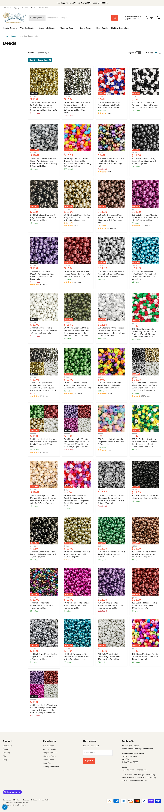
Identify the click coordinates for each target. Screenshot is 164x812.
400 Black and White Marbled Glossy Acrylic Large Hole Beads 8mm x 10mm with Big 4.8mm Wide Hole (111, 499)
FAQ (5, 756)
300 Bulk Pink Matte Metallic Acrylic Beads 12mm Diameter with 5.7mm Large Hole (145, 217)
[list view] (159, 52)
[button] (5, 807)
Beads (13, 36)
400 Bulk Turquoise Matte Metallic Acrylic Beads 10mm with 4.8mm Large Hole (77, 656)
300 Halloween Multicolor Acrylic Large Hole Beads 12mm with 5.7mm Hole (109, 385)
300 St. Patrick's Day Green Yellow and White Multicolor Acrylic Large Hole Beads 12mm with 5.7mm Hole (144, 443)
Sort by (31, 53)
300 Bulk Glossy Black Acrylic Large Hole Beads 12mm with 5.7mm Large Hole (43, 217)
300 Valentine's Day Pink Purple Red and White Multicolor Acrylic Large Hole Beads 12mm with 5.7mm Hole (76, 500)
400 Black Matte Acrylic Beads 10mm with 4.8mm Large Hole (145, 496)
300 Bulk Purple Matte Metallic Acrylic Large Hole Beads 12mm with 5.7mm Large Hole (42, 275)
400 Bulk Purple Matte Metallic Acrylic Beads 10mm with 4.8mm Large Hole (110, 605)
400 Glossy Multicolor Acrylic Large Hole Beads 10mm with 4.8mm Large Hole (145, 656)
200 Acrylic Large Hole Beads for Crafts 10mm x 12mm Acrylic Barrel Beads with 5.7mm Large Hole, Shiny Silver (77, 107)
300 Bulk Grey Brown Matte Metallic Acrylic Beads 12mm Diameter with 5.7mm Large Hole (110, 219)
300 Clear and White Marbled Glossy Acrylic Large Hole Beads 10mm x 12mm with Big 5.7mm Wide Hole (111, 332)
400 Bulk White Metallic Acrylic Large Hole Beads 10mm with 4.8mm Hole (109, 656)
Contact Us (7, 8)
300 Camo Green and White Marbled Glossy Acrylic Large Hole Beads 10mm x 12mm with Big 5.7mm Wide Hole (77, 332)
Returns (33, 8)
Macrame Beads (67, 28)
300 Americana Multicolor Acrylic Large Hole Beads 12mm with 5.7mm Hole (109, 105)
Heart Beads (102, 28)
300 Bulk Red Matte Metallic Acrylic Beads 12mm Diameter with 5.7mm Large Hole (77, 274)
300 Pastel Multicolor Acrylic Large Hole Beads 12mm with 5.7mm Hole (111, 442)
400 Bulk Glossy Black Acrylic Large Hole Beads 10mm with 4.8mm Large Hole (43, 554)
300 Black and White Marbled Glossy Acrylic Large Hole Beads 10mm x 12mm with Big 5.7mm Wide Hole (43, 162)
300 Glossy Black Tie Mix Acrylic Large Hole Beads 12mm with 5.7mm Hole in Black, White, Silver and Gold (43, 386)
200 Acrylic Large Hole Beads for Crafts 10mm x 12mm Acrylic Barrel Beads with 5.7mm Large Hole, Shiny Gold (43, 106)
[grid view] (156, 52)
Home (5, 36)
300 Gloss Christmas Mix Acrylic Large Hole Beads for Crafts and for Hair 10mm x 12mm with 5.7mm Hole (144, 333)
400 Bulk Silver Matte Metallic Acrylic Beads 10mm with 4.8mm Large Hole (43, 656)
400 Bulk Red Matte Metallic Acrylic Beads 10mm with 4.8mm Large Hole (144, 605)
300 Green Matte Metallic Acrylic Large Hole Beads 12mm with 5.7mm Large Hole (77, 385)
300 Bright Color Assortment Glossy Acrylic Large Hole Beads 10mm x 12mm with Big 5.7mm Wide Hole (77, 162)
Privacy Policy (43, 8)
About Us (25, 8)
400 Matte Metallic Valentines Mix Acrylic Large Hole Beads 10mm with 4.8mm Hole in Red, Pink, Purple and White (43, 709)
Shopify (23, 805)
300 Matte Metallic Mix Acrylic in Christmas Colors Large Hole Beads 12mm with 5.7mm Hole (43, 443)
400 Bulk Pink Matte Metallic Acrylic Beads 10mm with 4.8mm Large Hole (76, 605)
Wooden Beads (27, 28)
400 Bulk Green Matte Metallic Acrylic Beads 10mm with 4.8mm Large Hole (111, 554)
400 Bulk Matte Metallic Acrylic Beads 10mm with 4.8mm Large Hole (41, 605)
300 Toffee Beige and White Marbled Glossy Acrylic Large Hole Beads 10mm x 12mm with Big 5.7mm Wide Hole (43, 499)
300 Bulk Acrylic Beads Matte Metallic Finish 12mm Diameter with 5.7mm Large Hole (111, 162)
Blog (5, 760)
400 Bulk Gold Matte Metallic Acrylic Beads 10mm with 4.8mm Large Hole (77, 554)
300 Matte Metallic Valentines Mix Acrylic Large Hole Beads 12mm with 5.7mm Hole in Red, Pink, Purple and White (77, 443)
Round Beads (85, 28)
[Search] (114, 18)
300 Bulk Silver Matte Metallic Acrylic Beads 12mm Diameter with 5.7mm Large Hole (111, 274)
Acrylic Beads (9, 28)
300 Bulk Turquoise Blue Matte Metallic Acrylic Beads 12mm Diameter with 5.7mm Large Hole (144, 275)
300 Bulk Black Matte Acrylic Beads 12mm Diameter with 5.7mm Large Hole (144, 161)
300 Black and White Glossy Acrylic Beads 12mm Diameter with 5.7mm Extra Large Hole (145, 105)
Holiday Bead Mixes (120, 28)
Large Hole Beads (47, 28)
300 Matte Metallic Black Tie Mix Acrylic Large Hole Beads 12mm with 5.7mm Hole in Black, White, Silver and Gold (144, 386)
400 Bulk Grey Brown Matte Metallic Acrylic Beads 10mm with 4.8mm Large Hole (144, 554)
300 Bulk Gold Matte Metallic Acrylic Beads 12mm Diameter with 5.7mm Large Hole (77, 217)
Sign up (89, 760)
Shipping (16, 8)
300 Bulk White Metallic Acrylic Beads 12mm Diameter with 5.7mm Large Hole (43, 330)
